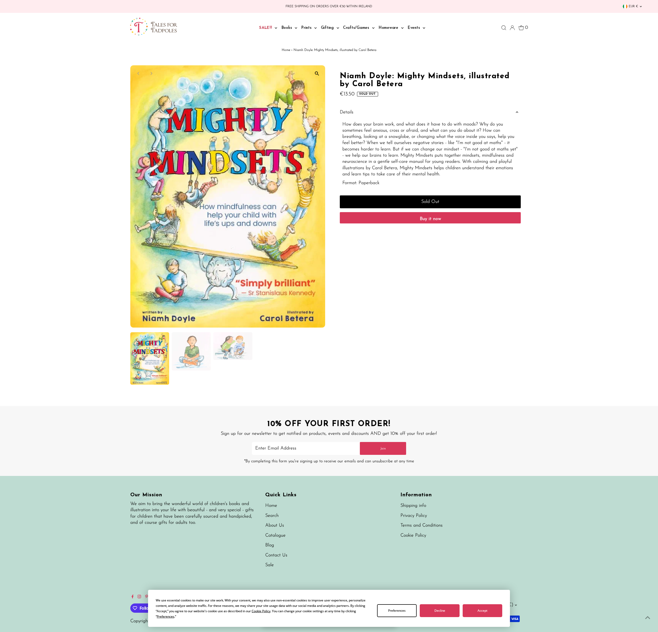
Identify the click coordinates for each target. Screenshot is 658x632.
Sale (269, 565)
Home (286, 50)
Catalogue (275, 535)
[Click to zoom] (317, 73)
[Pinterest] (146, 597)
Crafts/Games (357, 28)
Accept (482, 610)
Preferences (397, 610)
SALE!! (266, 28)
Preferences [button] (165, 616)
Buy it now (430, 219)
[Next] (151, 73)
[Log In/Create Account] (512, 27)
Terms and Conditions (421, 525)
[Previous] (138, 73)
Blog (269, 545)
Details (346, 112)
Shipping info (413, 505)
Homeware (389, 28)
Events (415, 28)
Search (272, 515)
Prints (307, 28)
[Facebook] (132, 597)
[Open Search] (503, 27)
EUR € (633, 6)
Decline (439, 610)
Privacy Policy (413, 515)
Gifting (328, 28)
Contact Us (276, 555)
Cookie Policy (413, 535)
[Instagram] (139, 597)
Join (383, 448)
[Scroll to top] (648, 618)
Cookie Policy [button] (261, 611)
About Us (274, 525)
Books (287, 28)
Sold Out (430, 202)
